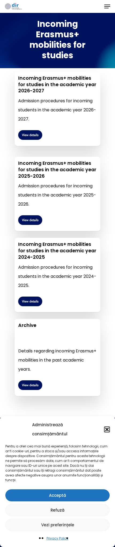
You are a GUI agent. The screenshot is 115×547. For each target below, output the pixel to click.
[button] (107, 429)
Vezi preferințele (57, 525)
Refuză (57, 510)
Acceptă (57, 495)
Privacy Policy (57, 538)
